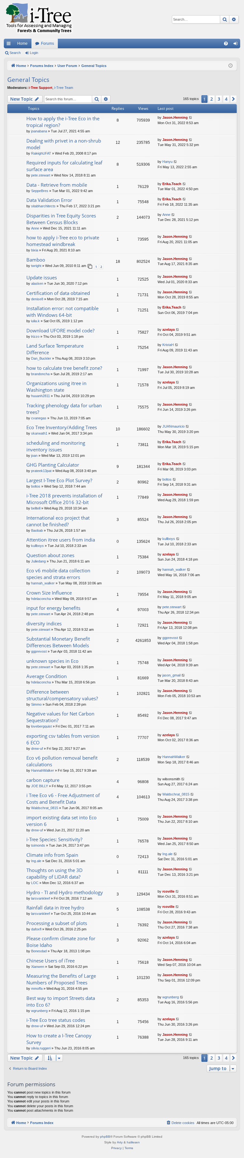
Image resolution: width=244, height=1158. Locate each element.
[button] (233, 99)
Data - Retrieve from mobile (56, 185)
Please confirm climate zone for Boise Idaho (60, 941)
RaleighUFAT (41, 153)
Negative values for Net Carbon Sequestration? (60, 716)
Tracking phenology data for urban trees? (64, 408)
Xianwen (37, 966)
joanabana (39, 131)
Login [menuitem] (236, 44)
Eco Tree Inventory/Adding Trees (61, 427)
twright (36, 266)
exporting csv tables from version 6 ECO (62, 739)
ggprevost (39, 651)
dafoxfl (36, 929)
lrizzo (35, 336)
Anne (35, 228)
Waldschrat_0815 (44, 808)
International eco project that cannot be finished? (58, 521)
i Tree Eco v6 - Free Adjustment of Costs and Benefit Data (63, 798)
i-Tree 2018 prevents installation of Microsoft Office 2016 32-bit (64, 498)
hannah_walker (43, 583)
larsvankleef (40, 898)
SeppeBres (39, 191)
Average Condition (46, 676)
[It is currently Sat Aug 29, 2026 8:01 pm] (230, 66)
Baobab (37, 530)
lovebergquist (41, 726)
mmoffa (37, 988)
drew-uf (37, 748)
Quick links (9, 44)
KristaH (168, 345)
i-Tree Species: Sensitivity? (54, 839)
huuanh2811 (40, 396)
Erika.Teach (171, 184)
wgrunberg (39, 1011)
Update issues (41, 277)
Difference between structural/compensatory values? (62, 695)
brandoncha (40, 374)
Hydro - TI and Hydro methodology (64, 892)
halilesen (133, 1142)
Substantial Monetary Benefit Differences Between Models (58, 642)
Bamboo (35, 259)
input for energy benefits (53, 608)
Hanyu (167, 161)
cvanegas (38, 418)
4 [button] (226, 99)
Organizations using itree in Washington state (56, 386)
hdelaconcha (41, 599)
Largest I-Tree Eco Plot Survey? (59, 480)
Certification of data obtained (58, 293)
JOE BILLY (39, 786)
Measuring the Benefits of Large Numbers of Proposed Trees (61, 979)
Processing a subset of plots (56, 923)
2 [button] (211, 99)
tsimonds (38, 845)
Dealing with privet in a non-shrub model (63, 143)
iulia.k (35, 321)
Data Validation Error (49, 200)
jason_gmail (171, 675)
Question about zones (50, 555)
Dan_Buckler (41, 358)
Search (15, 53)
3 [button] (219, 99)
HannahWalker (42, 770)
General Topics (28, 80)
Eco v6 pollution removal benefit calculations (62, 761)
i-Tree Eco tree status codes (55, 1020)
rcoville (168, 891)
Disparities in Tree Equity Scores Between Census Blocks (61, 218)
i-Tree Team (63, 88)
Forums (47, 43)
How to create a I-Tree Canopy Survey (59, 1038)
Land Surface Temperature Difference (55, 349)
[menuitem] (226, 43)
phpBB (105, 1136)
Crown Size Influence (49, 592)
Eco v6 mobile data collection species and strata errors (58, 573)
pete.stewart (40, 175)
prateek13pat (41, 471)
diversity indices (44, 623)
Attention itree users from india (60, 539)
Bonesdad (39, 951)
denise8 (37, 299)
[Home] (39, 19)
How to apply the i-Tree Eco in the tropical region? (62, 121)
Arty (120, 1142)
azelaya (168, 329)
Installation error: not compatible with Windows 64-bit (62, 311)
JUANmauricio (173, 426)
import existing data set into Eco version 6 (61, 820)
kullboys (37, 546)
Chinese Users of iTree (50, 960)
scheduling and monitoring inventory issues (55, 446)
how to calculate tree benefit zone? (64, 368)
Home (22, 43)
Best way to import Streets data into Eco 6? (60, 1001)
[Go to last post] (191, 117)
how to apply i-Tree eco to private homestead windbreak (62, 240)
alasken (37, 283)
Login (34, 53)
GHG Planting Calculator (52, 465)
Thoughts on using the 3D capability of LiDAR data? (54, 873)
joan (34, 455)
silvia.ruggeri (41, 1048)
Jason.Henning (175, 117)
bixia (34, 250)
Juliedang (38, 561)
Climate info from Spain (52, 855)
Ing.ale (36, 861)
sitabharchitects (43, 206)
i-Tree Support (40, 88)
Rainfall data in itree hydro (55, 907)
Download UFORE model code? (60, 330)
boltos (35, 486)
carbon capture (42, 780)
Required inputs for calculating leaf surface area (64, 165)
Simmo (36, 704)
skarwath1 (39, 433)
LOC (34, 883)
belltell (35, 508)
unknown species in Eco (52, 661)
